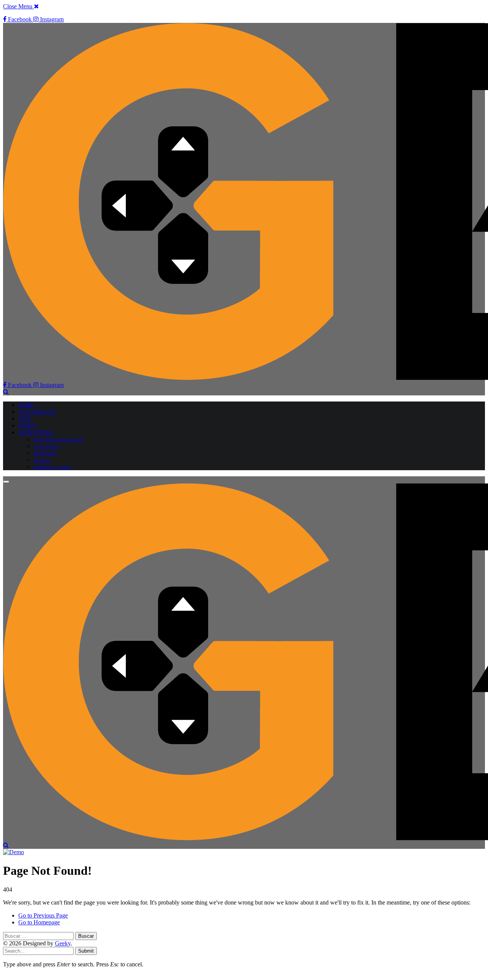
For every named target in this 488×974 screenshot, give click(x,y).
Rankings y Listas (52, 467)
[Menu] (6, 482)
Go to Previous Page (43, 915)
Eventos (42, 460)
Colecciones (46, 446)
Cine (24, 419)
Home (26, 405)
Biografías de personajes (59, 439)
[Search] (6, 392)
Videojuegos (37, 412)
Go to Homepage (39, 922)
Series (27, 426)
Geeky (63, 943)
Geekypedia (35, 432)
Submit (86, 951)
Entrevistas (45, 453)
